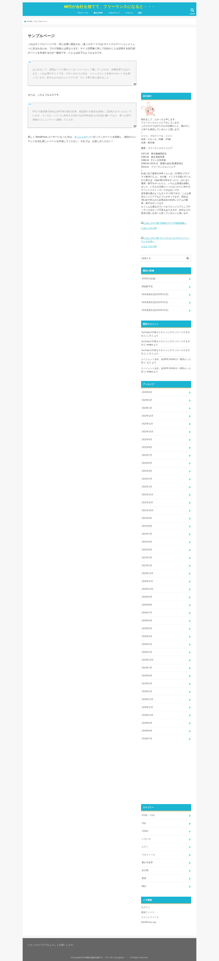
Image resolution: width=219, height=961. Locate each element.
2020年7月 (147, 612)
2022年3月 (147, 471)
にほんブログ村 (149, 228)
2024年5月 (147, 400)
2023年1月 (147, 408)
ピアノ (145, 847)
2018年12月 (147, 699)
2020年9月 (147, 597)
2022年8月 (147, 447)
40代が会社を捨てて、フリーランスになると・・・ (109, 6)
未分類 (145, 870)
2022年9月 (147, 439)
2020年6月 (147, 620)
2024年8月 (147, 392)
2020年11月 (147, 581)
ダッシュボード (82, 136)
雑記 (140, 13)
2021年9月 (147, 518)
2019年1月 (147, 691)
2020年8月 (147, 605)
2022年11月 (147, 424)
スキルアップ (114, 13)
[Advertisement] (166, 62)
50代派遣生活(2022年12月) (155, 294)
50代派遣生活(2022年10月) (155, 310)
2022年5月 (147, 463)
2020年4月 (147, 636)
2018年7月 (147, 738)
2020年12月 (147, 573)
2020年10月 (147, 589)
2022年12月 (147, 416)
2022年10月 (147, 431)
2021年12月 (147, 494)
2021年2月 (147, 557)
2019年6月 (147, 675)
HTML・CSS (148, 815)
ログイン (145, 907)
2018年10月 (147, 715)
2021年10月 (147, 510)
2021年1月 (147, 565)
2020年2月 (147, 644)
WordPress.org (148, 922)
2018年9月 (147, 723)
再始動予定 (147, 286)
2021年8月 (147, 526)
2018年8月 (147, 730)
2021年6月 (147, 542)
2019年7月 (147, 668)
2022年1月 (147, 486)
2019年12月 (147, 660)
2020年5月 (147, 628)
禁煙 (144, 878)
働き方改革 (98, 13)
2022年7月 (147, 455)
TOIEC (145, 831)
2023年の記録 (148, 278)
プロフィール (82, 13)
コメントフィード (150, 917)
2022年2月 (147, 479)
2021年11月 (147, 502)
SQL (144, 823)
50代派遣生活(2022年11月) (155, 302)
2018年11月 (147, 707)
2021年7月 (147, 534)
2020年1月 (147, 652)
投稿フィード (147, 912)
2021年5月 (147, 549)
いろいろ (128, 13)
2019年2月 (147, 683)
